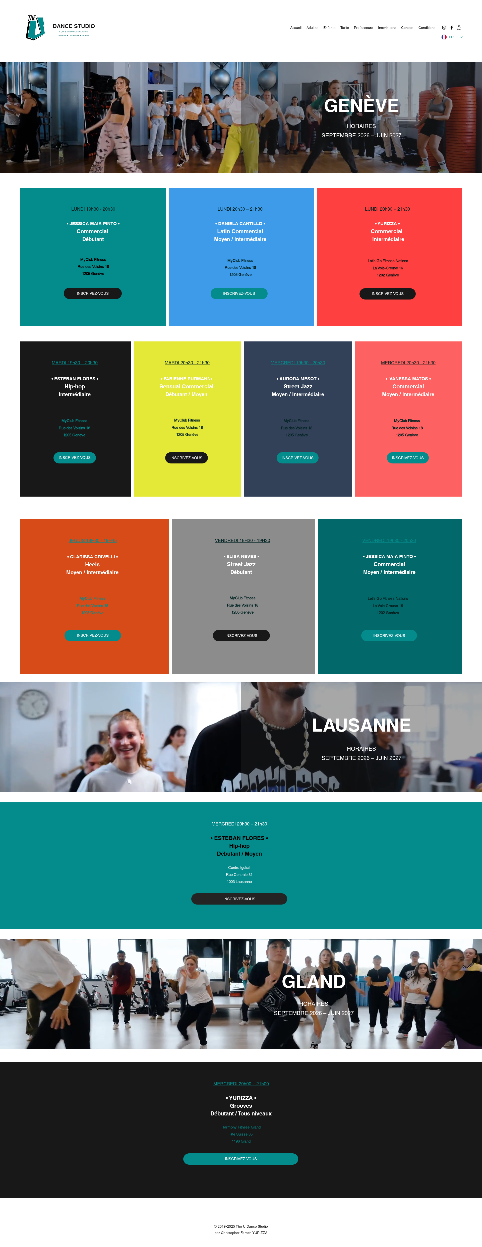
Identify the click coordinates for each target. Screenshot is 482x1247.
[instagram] (444, 27)
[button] (459, 27)
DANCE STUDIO (74, 26)
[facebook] (451, 27)
